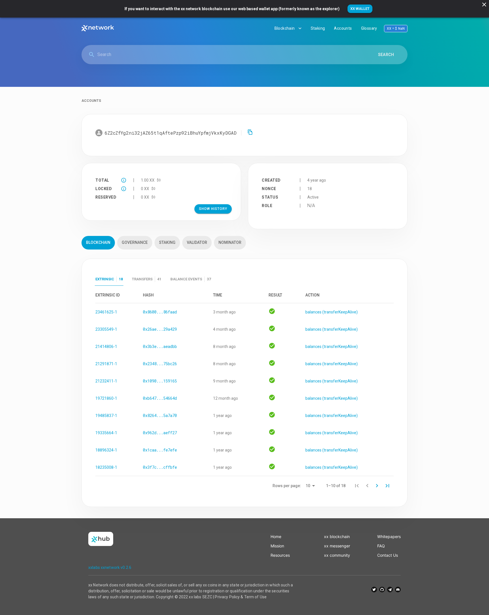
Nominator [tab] (229, 242)
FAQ (381, 545)
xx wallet (360, 9)
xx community (337, 555)
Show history (213, 209)
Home (276, 536)
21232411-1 (106, 381)
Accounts (343, 28)
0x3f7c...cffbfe (160, 467)
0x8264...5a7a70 (160, 415)
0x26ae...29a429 (160, 329)
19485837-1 (106, 415)
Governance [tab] (135, 242)
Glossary (369, 28)
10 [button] (308, 485)
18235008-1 (106, 467)
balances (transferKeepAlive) (331, 312)
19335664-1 (106, 433)
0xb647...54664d (160, 398)
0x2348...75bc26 (160, 363)
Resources (280, 555)
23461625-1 (106, 312)
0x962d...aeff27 (160, 432)
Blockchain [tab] (98, 242)
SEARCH (386, 54)
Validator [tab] (197, 242)
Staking (318, 28)
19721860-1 (106, 398)
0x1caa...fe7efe (160, 450)
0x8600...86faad (160, 312)
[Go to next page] (377, 486)
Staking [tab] (167, 242)
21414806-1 (106, 346)
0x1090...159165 (160, 381)
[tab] (109, 279)
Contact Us (387, 555)
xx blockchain (337, 536)
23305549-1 (106, 329)
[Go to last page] (387, 485)
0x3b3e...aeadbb (160, 346)
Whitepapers (389, 536)
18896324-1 (106, 450)
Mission (277, 545)
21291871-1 (106, 364)
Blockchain (284, 28)
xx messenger (337, 545)
